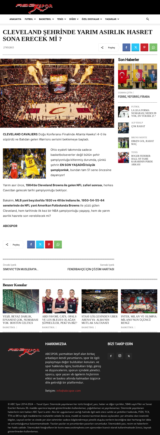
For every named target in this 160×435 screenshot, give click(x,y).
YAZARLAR (110, 19)
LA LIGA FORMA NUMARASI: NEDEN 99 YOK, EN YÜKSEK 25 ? (143, 113)
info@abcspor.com (68, 390)
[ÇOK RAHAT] (123, 127)
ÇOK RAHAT (138, 126)
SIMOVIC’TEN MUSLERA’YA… (20, 269)
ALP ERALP (137, 123)
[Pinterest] (144, 47)
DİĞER (72, 19)
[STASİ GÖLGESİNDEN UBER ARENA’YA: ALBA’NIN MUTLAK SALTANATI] (100, 301)
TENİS (60, 19)
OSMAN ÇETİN (125, 92)
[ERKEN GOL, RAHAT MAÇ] (123, 142)
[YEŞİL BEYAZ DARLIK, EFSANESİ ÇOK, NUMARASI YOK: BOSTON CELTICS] (21, 301)
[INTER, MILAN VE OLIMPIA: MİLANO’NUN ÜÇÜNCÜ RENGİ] (139, 301)
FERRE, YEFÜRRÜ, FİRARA (134, 96)
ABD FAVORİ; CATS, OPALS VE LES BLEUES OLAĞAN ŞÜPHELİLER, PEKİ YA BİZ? (59, 320)
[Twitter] (135, 47)
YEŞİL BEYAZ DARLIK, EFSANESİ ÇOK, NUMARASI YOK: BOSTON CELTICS (20, 320)
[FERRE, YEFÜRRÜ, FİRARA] (137, 76)
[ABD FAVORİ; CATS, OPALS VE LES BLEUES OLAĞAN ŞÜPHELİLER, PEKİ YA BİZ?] (60, 301)
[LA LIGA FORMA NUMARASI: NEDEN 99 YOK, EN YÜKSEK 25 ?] (123, 111)
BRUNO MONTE (139, 137)
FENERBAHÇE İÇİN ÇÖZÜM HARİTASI (91, 269)
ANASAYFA (15, 19)
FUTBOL (29, 19)
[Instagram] (120, 356)
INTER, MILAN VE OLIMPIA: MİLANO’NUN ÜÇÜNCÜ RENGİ (139, 320)
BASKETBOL (45, 19)
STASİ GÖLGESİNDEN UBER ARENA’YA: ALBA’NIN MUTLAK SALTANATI (99, 320)
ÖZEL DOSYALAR (90, 19)
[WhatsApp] (153, 47)
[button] (147, 19)
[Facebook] (126, 47)
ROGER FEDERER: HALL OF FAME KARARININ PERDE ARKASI (142, 160)
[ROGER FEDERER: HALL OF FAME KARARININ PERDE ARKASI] (123, 157)
